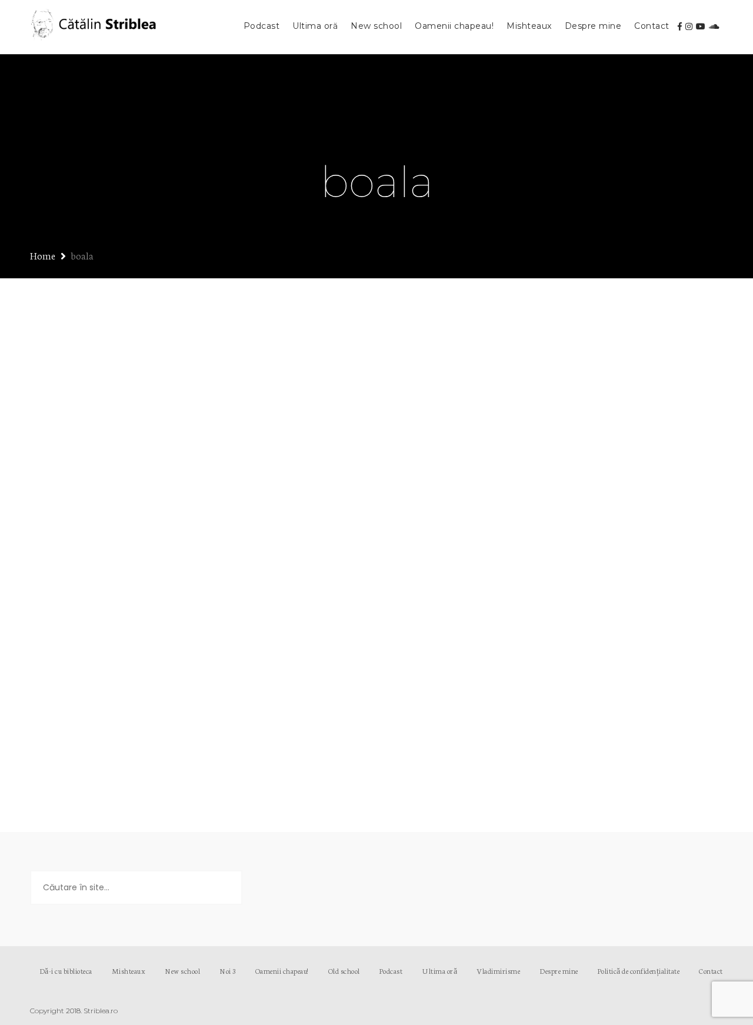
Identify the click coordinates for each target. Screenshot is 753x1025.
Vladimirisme (498, 971)
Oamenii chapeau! (454, 26)
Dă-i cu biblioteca (65, 971)
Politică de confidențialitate (639, 971)
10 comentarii (274, 560)
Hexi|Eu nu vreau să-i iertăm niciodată (184, 538)
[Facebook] (680, 26)
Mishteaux (529, 26)
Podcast (262, 26)
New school (376, 26)
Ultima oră (315, 26)
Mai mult (69, 744)
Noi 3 (227, 971)
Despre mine (593, 26)
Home (42, 255)
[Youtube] (700, 26)
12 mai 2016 (71, 560)
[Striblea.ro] (94, 27)
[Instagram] (689, 26)
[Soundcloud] (714, 26)
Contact (651, 26)
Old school (344, 971)
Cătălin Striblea (139, 560)
